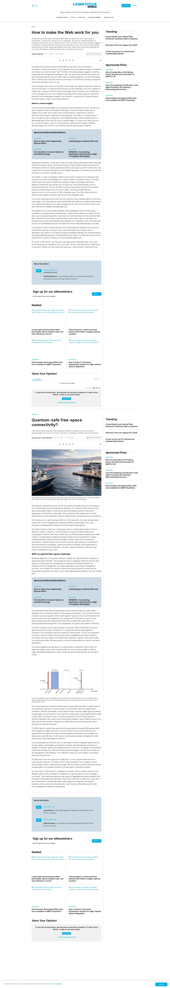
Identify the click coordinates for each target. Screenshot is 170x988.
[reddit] (70, 60)
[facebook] (60, 60)
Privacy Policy (58, 983)
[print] (100, 60)
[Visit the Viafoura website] (96, 388)
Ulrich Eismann (47, 438)
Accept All (161, 984)
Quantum (81, 17)
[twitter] (66, 60)
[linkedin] (63, 60)
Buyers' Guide (109, 17)
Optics (73, 17)
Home (33, 26)
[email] (73, 60)
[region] (66, 384)
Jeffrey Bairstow (37, 54)
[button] (33, 5)
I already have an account (66, 402)
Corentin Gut (36, 438)
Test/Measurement (94, 17)
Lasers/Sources (62, 17)
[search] (36, 5)
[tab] (37, 379)
